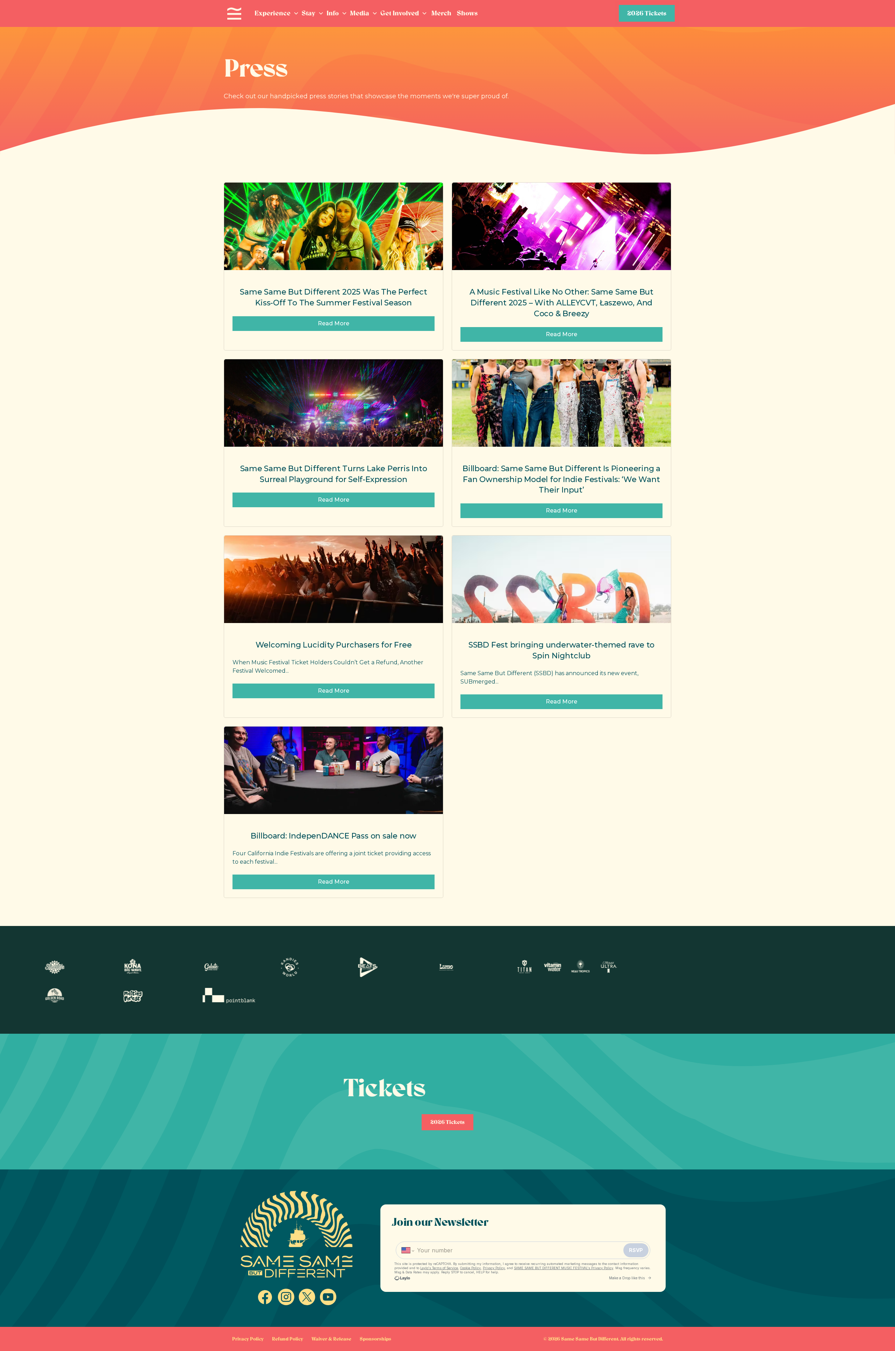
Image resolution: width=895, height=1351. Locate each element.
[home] (234, 13)
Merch (441, 13)
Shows (467, 13)
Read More (333, 323)
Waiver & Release (331, 1339)
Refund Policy (287, 1339)
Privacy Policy (248, 1339)
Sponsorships (375, 1339)
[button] (276, 13)
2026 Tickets (646, 13)
